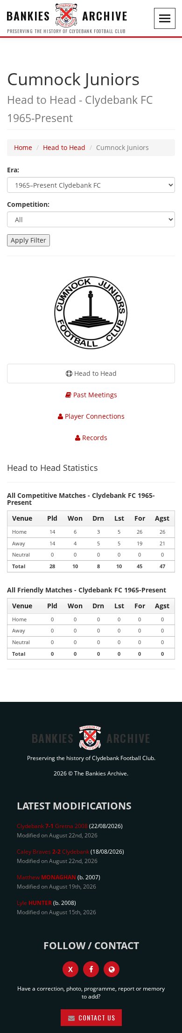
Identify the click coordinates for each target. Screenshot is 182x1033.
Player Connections (94, 416)
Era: (13, 169)
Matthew (46, 877)
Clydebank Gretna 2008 (52, 826)
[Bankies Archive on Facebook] (91, 969)
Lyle (34, 903)
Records (93, 437)
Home (23, 147)
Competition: (28, 204)
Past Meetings (94, 394)
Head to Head (64, 147)
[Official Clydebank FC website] (111, 969)
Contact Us (96, 1017)
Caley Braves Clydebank (53, 852)
